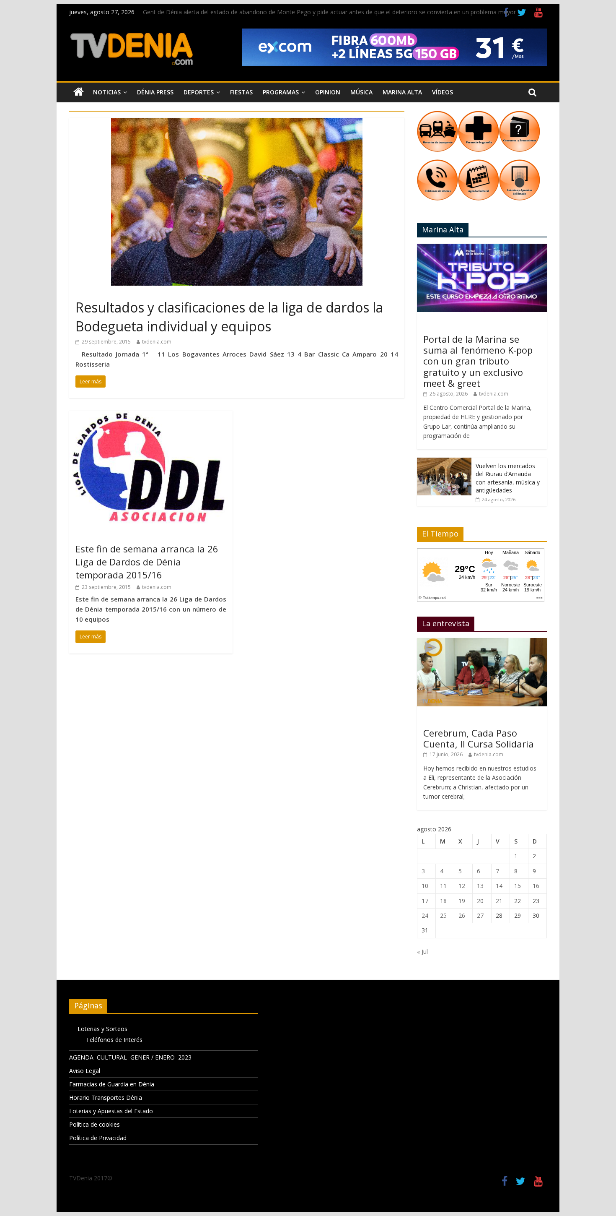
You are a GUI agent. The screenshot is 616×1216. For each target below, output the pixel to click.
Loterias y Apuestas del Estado (111, 1111)
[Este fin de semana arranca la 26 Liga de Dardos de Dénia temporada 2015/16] (151, 415)
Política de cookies (94, 1124)
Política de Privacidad (98, 1138)
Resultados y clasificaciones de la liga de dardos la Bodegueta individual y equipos (229, 316)
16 (536, 886)
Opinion (327, 92)
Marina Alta (402, 92)
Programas (281, 92)
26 (461, 915)
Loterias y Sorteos (102, 1029)
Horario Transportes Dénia (105, 1097)
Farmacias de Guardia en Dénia (111, 1084)
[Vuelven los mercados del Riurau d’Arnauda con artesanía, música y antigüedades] (444, 462)
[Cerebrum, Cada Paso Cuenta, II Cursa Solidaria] (482, 642)
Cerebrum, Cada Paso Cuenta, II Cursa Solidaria (478, 738)
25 (443, 915)
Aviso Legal (84, 1071)
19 (461, 901)
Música (361, 92)
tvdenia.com (156, 341)
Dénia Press (155, 92)
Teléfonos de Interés (114, 1040)
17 (425, 901)
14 (499, 886)
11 (443, 886)
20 (480, 901)
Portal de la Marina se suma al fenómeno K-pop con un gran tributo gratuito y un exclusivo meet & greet (478, 361)
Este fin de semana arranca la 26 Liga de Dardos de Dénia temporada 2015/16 (146, 561)
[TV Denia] (78, 92)
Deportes (199, 92)
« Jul (422, 952)
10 (425, 886)
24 (425, 915)
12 (461, 886)
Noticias (107, 92)
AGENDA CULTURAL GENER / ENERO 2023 (130, 1057)
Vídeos (442, 92)
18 (443, 901)
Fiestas (241, 92)
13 (480, 886)
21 (499, 901)
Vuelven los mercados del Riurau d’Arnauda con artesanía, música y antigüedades (508, 478)
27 (480, 915)
